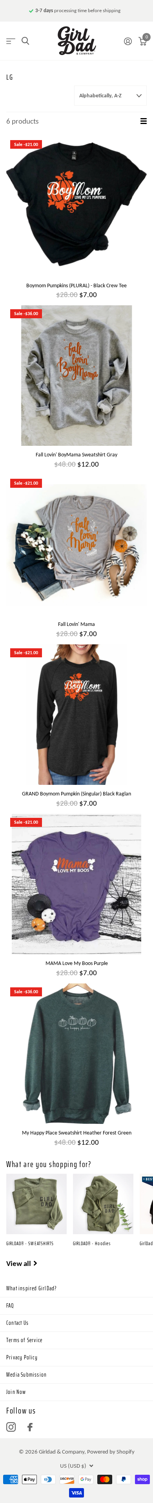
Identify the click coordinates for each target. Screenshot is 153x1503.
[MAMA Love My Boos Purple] (76, 884)
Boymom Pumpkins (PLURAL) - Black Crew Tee (76, 285)
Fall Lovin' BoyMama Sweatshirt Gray (76, 454)
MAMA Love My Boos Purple (77, 963)
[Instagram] (11, 1427)
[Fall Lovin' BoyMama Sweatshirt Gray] (76, 375)
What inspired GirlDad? (31, 1288)
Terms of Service (24, 1340)
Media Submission (26, 1374)
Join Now (16, 1392)
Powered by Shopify (111, 1451)
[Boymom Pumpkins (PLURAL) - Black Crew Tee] (76, 206)
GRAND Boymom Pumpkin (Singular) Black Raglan (76, 793)
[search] (25, 41)
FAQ (10, 1305)
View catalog (10, 41)
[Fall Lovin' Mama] (76, 545)
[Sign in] (128, 41)
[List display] (143, 121)
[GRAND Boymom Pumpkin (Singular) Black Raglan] (76, 714)
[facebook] (30, 1427)
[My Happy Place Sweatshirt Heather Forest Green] (76, 1053)
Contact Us (17, 1323)
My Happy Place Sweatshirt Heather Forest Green (76, 1132)
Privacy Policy (22, 1357)
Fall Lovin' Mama (76, 624)
